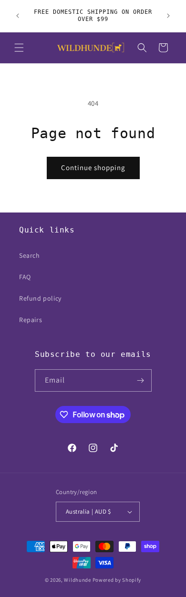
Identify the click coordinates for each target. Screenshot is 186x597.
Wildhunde (77, 580)
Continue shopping (93, 167)
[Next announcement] (168, 15)
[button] (19, 47)
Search (29, 255)
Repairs (30, 319)
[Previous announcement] (17, 15)
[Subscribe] (140, 380)
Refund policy (40, 298)
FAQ (25, 277)
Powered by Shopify (117, 580)
